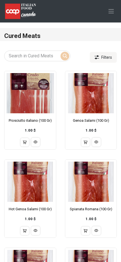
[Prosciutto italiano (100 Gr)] (30, 93)
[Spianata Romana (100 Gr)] (91, 182)
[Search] (64, 56)
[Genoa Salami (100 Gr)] (91, 93)
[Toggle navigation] (111, 11)
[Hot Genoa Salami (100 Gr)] (30, 182)
